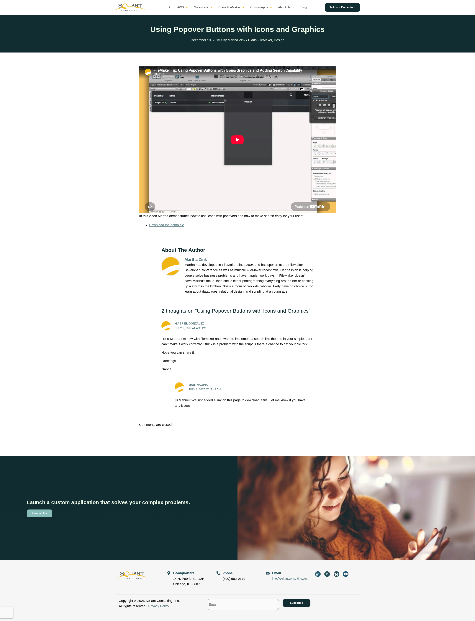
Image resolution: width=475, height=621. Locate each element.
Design (279, 40)
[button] (186, 7)
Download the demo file (166, 225)
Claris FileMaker (260, 40)
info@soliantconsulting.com (290, 578)
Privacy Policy (158, 606)
